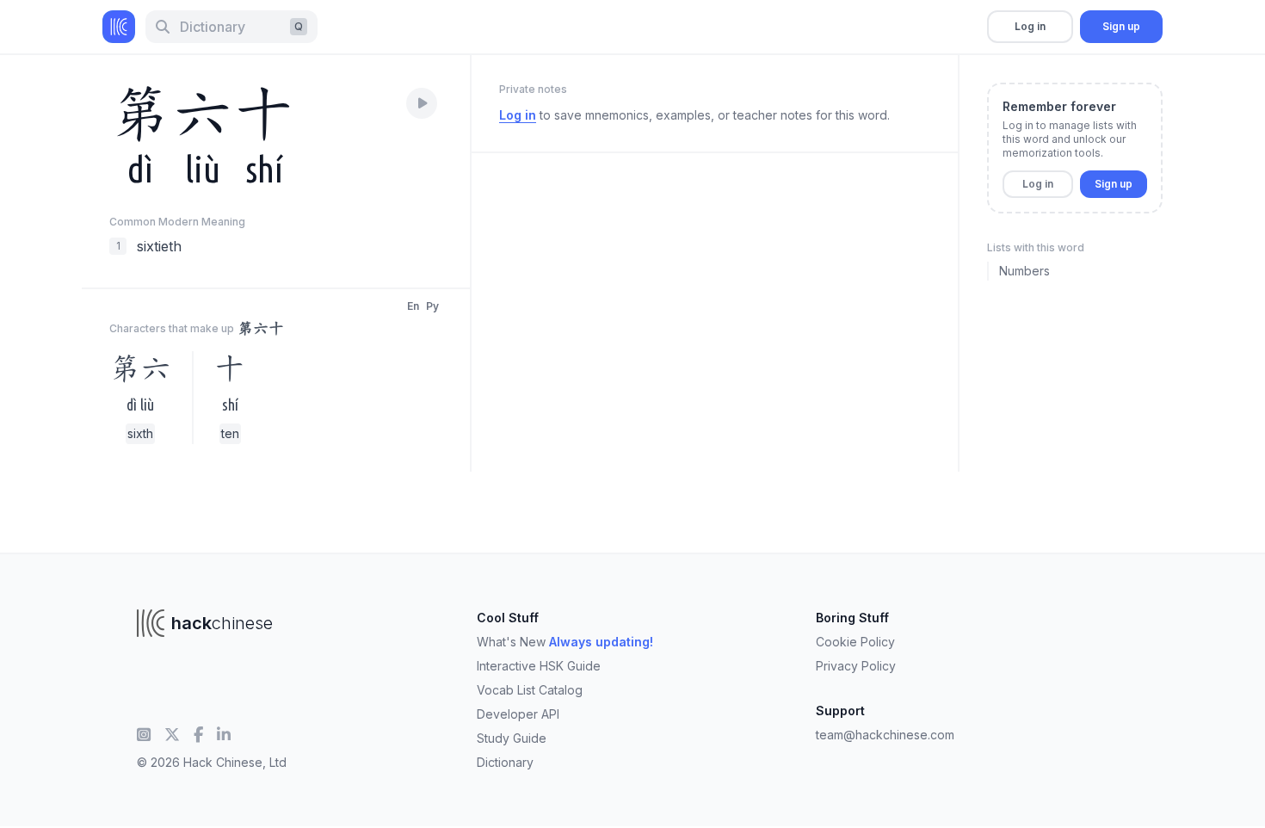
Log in (1030, 26)
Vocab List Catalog (530, 690)
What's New (565, 641)
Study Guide (511, 738)
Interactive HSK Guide (539, 665)
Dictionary (505, 762)
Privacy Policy (856, 665)
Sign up (1121, 26)
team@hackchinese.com (885, 734)
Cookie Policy (855, 641)
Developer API (518, 714)
